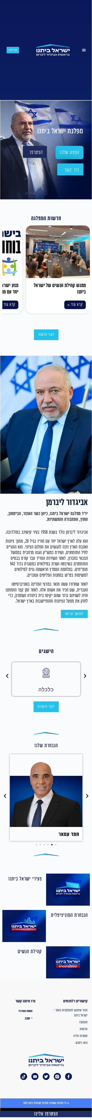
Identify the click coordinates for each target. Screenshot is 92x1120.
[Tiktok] (23, 1076)
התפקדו (83, 1022)
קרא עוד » (75, 304)
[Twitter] (46, 1076)
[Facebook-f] (68, 1076)
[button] (84, 50)
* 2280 (28, 1018)
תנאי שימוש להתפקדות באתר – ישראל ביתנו (70, 1013)
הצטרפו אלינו (80, 1036)
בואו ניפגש (82, 1043)
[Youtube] (34, 1076)
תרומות (84, 1029)
